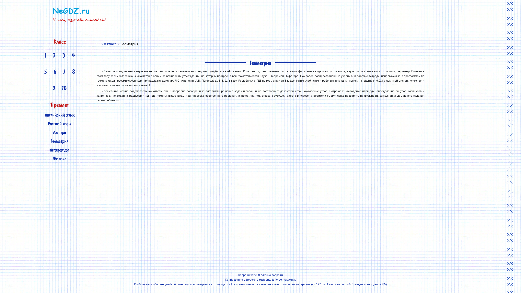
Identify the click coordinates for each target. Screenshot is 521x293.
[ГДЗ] (98, 44)
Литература (59, 150)
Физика (60, 159)
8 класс (110, 44)
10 (64, 89)
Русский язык (59, 124)
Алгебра (59, 133)
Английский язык (60, 115)
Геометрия (60, 142)
